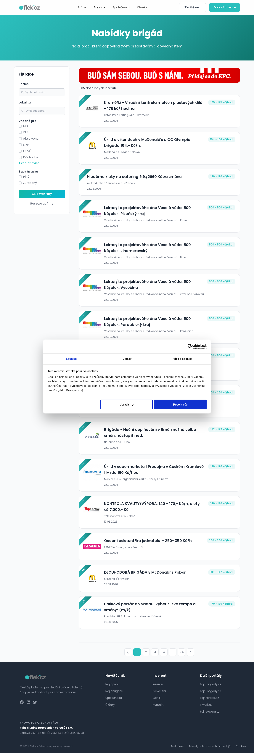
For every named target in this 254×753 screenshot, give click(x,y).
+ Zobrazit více (29, 163)
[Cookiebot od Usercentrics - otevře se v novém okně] (190, 346)
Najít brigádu (114, 691)
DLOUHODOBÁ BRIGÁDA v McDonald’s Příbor (145, 572)
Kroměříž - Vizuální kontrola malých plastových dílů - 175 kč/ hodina (153, 105)
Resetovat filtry (41, 203)
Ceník (156, 698)
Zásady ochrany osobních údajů (210, 746)
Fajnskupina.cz (210, 712)
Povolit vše (180, 404)
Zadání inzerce (224, 7)
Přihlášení (159, 691)
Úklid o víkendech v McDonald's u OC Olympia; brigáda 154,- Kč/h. (148, 142)
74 (182, 652)
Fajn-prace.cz (209, 698)
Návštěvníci (192, 7)
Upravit (124, 404)
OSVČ (27, 151)
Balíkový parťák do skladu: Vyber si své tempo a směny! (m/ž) (150, 606)
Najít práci (112, 684)
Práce (82, 7)
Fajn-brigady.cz (210, 684)
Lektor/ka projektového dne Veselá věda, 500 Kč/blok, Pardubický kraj (147, 321)
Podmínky (177, 746)
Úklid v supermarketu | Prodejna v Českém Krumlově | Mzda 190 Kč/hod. (154, 469)
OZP (26, 145)
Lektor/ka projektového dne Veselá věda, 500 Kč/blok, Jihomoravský (147, 247)
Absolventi (30, 138)
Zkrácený (30, 183)
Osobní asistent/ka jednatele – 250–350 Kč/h (148, 540)
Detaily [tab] (127, 358)
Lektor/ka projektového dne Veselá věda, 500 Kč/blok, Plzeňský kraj (147, 210)
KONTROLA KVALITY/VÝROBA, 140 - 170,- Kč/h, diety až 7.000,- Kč (152, 506)
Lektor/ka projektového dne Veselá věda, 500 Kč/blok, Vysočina (147, 284)
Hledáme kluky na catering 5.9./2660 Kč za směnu (134, 176)
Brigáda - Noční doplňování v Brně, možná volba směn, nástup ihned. (150, 432)
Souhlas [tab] (71, 358)
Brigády (99, 7)
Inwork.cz (206, 705)
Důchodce (30, 157)
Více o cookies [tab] (182, 358)
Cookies (241, 746)
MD (25, 126)
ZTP (25, 132)
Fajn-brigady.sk (210, 691)
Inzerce (158, 684)
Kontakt (158, 705)
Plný (26, 177)
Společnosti (121, 7)
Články (142, 7)
